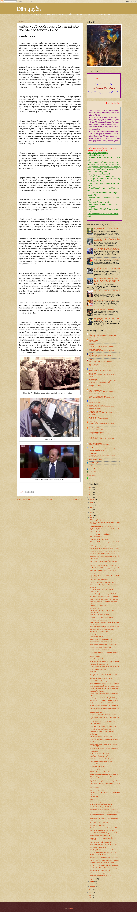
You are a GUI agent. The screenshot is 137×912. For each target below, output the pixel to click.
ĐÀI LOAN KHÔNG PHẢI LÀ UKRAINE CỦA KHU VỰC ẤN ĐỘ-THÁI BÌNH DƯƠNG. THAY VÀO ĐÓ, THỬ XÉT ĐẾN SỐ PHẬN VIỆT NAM (106, 281)
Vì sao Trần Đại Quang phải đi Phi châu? (101, 761)
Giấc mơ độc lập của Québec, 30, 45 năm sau (100, 361)
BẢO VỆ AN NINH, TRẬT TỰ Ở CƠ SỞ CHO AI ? (101, 387)
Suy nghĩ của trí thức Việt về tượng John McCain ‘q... (104, 860)
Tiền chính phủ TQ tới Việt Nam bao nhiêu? (100, 434)
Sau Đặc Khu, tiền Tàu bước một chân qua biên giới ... (105, 865)
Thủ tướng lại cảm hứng (96, 656)
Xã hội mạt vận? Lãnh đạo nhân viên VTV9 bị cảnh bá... (105, 666)
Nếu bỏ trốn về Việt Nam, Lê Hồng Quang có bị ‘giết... (104, 599)
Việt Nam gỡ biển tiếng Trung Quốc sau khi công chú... (105, 546)
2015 (90, 489)
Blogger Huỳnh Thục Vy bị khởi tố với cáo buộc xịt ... (104, 551)
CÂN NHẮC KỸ (94, 796)
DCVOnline (92, 360)
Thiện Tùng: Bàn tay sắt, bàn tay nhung (100, 875)
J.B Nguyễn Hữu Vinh (95, 411)
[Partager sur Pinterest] (33, 492)
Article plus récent (23, 499)
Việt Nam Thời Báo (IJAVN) (96, 432)
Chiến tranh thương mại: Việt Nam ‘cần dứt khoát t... (104, 565)
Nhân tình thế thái (94, 787)
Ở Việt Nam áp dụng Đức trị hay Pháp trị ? (101, 703)
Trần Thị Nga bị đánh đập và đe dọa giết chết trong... (104, 698)
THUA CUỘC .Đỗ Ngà (94, 402)
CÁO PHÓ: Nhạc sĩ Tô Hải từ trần (99, 579)
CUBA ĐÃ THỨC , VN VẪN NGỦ (98, 605)
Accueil (49, 499)
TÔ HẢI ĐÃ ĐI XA (94, 587)
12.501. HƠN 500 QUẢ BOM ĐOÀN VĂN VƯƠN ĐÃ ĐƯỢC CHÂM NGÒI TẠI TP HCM (102, 449)
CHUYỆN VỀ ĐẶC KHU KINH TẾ (99, 756)
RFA (90, 478)
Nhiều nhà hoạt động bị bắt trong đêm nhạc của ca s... (104, 686)
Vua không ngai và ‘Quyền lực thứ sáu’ (100, 647)
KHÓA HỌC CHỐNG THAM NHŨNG (99, 620)
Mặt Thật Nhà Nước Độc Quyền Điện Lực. (101, 639)
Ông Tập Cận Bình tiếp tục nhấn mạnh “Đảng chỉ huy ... (105, 781)
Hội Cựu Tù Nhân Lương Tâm (97, 396)
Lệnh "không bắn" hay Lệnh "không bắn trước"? (102, 629)
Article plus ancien (76, 499)
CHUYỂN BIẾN (94, 558)
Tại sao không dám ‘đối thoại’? (98, 766)
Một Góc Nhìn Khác (94, 364)
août (91, 517)
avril (91, 507)
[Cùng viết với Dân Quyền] (103, 82)
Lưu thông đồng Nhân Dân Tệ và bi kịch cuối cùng (103, 868)
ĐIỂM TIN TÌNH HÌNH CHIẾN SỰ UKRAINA (106, 259)
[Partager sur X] (30, 492)
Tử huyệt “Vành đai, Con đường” (98, 681)
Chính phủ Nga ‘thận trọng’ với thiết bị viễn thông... (103, 852)
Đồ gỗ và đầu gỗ (94, 608)
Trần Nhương (92, 475)
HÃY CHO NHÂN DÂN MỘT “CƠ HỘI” (98, 418)
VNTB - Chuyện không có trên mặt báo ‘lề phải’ (102, 721)
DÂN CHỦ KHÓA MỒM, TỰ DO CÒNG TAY (101, 737)
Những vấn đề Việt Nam (95, 390)
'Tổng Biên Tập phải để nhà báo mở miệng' (101, 617)
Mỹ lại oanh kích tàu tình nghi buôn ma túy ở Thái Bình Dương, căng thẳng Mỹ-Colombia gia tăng (102, 381)
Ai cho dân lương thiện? (96, 659)
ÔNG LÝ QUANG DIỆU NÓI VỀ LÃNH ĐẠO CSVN (103, 534)
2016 (90, 492)
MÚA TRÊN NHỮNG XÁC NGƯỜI (99, 631)
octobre (92, 881)
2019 (90, 890)
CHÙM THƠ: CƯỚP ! (95, 724)
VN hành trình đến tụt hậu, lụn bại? (99, 649)
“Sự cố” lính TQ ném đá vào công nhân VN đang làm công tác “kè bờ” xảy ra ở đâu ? (102, 392)
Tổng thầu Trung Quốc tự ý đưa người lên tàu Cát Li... (104, 594)
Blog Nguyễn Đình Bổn (95, 428)
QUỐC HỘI (93, 672)
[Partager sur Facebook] (32, 492)
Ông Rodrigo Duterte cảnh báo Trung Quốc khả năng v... (105, 661)
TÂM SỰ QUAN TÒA (95, 531)
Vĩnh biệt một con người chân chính (99, 802)
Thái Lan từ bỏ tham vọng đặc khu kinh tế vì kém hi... (104, 774)
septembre (93, 879)
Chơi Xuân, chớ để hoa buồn (96, 429)
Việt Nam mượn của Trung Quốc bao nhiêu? (102, 731)
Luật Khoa (92, 354)
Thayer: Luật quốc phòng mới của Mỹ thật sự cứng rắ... (105, 556)
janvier (92, 499)
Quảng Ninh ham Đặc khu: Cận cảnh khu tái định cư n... (105, 683)
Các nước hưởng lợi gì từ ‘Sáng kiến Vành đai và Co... (105, 812)
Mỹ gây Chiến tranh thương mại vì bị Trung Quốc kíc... (104, 705)
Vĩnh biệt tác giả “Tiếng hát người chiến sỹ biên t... (103, 582)
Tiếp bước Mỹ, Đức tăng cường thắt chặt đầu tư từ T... (105, 529)
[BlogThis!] (28, 492)
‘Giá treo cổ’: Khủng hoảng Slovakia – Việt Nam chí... (104, 553)
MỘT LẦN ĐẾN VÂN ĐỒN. (97, 536)
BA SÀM (91, 447)
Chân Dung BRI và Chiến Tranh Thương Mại (102, 850)
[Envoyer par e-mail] (26, 492)
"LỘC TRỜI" (93, 799)
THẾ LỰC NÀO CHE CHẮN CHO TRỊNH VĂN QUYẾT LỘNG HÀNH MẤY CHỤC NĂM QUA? (106, 249)
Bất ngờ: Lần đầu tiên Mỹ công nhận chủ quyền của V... (105, 688)
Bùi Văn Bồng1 (93, 422)
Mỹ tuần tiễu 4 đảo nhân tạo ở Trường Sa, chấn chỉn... (104, 596)
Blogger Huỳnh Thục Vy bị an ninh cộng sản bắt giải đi (104, 548)
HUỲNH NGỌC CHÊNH (95, 385)
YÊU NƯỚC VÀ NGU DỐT (97, 769)
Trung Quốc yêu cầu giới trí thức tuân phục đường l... (104, 644)
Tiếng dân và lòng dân (96, 712)
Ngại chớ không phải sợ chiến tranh (104, 309)
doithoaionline (93, 379)
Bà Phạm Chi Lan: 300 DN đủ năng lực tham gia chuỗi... (105, 568)
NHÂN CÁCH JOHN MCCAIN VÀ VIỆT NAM (102, 862)
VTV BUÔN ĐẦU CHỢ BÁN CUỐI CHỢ (100, 729)
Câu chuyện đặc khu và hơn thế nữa (100, 573)
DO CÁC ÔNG (93, 634)
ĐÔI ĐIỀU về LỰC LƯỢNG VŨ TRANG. (100, 870)
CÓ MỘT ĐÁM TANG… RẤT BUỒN (99, 753)
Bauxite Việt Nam (94, 340)
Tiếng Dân (92, 344)
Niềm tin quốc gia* (93, 341)
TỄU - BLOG (92, 373)
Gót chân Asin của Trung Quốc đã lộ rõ (100, 807)
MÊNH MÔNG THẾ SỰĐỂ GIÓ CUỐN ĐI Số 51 (103, 804)
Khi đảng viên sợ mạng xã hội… (98, 669)
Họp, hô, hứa (93, 742)
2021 (90, 895)
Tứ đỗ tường (93, 734)
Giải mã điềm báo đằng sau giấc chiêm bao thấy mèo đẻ (103, 366)
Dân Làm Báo (92, 472)
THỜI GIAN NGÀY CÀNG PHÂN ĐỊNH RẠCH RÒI (103, 844)
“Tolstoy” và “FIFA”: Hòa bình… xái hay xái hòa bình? (102, 346)
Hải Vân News (93, 453)
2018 (90, 497)
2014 (90, 487)
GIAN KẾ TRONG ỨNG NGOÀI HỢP (100, 835)
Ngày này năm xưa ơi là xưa (97, 825)
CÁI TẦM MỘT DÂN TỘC (97, 691)
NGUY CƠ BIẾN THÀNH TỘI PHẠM (99, 615)
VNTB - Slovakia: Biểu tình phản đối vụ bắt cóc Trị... (104, 759)
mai (91, 510)
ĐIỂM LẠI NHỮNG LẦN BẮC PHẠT (99, 664)
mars (91, 504)
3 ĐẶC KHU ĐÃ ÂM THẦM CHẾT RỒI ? (100, 539)
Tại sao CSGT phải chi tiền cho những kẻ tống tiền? (104, 714)
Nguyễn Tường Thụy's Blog (97, 405)
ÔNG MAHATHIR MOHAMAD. (98, 847)
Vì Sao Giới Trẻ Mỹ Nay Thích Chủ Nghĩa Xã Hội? (103, 726)
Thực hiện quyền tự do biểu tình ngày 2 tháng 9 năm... (104, 857)
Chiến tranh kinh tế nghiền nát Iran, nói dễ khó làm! (101, 350)
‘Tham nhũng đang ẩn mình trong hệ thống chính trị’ (104, 526)
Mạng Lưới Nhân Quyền (95, 459)
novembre (93, 884)
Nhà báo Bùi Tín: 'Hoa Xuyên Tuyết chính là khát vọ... (104, 584)
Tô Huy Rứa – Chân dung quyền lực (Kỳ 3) (106, 300)
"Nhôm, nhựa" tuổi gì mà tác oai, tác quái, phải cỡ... (104, 570)
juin (91, 512)
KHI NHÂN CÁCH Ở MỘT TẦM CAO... (100, 842)
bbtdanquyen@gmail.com (104, 88)
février (92, 502)
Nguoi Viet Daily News (95, 349)
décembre (93, 886)
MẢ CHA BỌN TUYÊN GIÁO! (98, 855)
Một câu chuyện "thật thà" (97, 520)
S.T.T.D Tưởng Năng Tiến (96, 462)
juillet (91, 515)
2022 (90, 897)
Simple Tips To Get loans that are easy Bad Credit (101, 397)
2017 (90, 495)
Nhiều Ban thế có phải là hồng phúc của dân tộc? (103, 830)
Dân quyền (29, 8)
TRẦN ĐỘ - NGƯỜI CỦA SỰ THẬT (99, 771)
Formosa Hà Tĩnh (94, 417)
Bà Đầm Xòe (92, 400)
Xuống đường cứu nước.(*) (97, 873)
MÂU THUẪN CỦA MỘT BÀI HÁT (99, 822)
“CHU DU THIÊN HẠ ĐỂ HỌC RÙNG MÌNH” (101, 642)
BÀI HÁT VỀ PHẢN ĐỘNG (97, 790)
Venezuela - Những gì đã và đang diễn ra (101, 678)
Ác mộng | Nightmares (96, 764)
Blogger (71, 908)
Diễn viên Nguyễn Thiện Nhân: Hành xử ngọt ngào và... (105, 809)
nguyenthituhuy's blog (95, 443)
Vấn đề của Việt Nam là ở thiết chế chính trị (99, 444)
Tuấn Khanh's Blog (94, 369)
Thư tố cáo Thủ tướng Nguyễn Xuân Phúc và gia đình (104, 626)
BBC (90, 334)
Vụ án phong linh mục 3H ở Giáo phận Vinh (100, 370)
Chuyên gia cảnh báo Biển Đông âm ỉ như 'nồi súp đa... (104, 739)
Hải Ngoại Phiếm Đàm (95, 437)
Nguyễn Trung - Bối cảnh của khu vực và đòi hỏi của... (104, 748)
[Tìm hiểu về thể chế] (104, 105)
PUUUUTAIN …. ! (94, 751)
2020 (90, 892)
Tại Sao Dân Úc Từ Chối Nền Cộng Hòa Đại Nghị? (103, 833)
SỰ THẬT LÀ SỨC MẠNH (97, 637)
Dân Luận (91, 466)
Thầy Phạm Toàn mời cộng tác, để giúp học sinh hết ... (105, 827)
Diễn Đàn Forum (93, 469)
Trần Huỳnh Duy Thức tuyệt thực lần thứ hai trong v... (104, 700)
